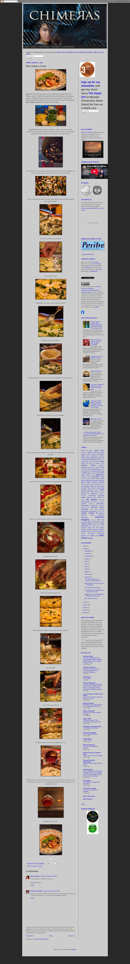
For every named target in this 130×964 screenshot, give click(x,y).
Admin (83, 804)
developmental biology (98, 471)
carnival (83, 463)
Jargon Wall (87, 718)
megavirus (101, 493)
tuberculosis (100, 533)
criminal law (84, 471)
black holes (101, 459)
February (88, 574)
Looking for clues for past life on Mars (97, 357)
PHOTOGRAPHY (44, 47)
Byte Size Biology (89, 745)
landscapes (101, 491)
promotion (84, 509)
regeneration (84, 517)
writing (90, 538)
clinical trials (84, 469)
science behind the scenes (96, 522)
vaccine (83, 535)
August (87, 559)
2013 (85, 607)
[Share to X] (55, 864)
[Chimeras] (82, 313)
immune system (96, 488)
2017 (85, 546)
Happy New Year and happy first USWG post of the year (94, 595)
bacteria (87, 458)
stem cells (95, 527)
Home (51, 936)
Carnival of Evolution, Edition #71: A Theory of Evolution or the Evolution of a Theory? (93, 433)
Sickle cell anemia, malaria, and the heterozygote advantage (96, 342)
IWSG (102, 490)
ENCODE (101, 473)
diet (82, 473)
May (86, 566)
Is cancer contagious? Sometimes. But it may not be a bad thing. (97, 387)
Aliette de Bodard (89, 711)
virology (88, 535)
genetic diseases (99, 480)
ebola (96, 473)
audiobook (101, 456)
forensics (93, 478)
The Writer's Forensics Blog (92, 726)
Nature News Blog (89, 796)
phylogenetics (94, 505)
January (87, 577)
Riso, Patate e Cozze (91, 598)
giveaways (87, 484)
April (86, 569)
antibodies (90, 452)
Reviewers (93, 520)
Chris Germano (96, 263)
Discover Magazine (89, 683)
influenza (91, 490)
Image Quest (87, 738)
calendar (91, 461)
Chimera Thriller (88, 465)
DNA (85, 473)
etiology (89, 476)
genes (91, 480)
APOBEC (94, 454)
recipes (40, 866)
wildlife (96, 535)
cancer (101, 461)
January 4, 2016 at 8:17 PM (51, 891)
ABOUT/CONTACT (68, 47)
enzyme (93, 475)
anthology (83, 452)
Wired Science (87, 799)
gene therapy (85, 480)
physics (102, 505)
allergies (101, 450)
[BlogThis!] (53, 864)
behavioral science (96, 458)
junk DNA (94, 491)
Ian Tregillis (87, 780)
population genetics (97, 507)
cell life (89, 463)
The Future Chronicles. (97, 531)
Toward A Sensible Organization (89, 760)
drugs (88, 473)
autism (83, 458)
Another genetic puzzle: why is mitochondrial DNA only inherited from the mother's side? (96, 325)
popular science (85, 507)
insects (96, 490)
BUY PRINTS (56, 47)
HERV (95, 486)
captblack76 (94, 271)
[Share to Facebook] (57, 864)
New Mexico (93, 501)
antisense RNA (85, 454)
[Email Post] (48, 863)
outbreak (83, 503)
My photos (34, 866)
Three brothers (87, 678)
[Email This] (52, 864)
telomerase (101, 529)
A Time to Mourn (87, 740)
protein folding (94, 509)
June (86, 564)
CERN (102, 463)
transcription (91, 533)
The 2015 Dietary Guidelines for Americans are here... (94, 590)
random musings (87, 513)
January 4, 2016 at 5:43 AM (48, 876)
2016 (85, 548)
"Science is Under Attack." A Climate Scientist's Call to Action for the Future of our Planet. (97, 404)
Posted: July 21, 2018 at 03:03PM (92, 755)
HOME (26, 47)
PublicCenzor (88, 267)
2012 (85, 610)
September (88, 556)
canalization (96, 461)
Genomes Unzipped (89, 732)
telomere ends (85, 531)
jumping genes (85, 491)
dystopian (93, 473)
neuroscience (85, 502)
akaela (96, 450)
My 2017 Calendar (86, 132)
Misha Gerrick (35, 876)
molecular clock (91, 497)
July (86, 561)
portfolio (96, 307)
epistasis (83, 477)
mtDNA (99, 497)
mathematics (94, 493)
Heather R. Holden (36, 891)
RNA (98, 520)
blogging (83, 461)
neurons (101, 500)
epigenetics (100, 475)
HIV (98, 486)
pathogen (91, 503)
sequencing (95, 524)
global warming (94, 484)
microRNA (83, 495)
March (87, 571)
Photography (85, 505)
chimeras (101, 465)
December (88, 551)
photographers (100, 503)
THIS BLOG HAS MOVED (90, 728)
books (87, 461)
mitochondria (92, 495)
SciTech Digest (88, 769)
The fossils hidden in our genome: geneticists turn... (93, 579)
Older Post (72, 936)
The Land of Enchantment (92, 587)
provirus (102, 509)
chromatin (84, 467)
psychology (92, 511)
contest (102, 469)
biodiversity (87, 459)
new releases (100, 501)
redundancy (101, 515)
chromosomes (91, 467)
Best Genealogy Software (90, 734)
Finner (100, 269)
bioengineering (94, 459)
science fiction (86, 524)
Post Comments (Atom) (41, 939)
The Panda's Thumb (89, 788)
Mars (88, 493)
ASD (87, 456)
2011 (85, 612)
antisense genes (99, 452)
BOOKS (33, 47)
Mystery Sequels (88, 703)
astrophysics (94, 456)
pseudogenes (85, 511)
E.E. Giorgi (95, 262)
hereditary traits (88, 486)
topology (83, 533)
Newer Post (29, 936)
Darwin (89, 471)
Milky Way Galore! (96, 419)
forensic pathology (85, 478)
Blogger (73, 949)
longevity (83, 493)
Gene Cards (100, 478)
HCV (99, 484)
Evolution (95, 477)
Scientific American (89, 667)
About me (84, 450)
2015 (85, 602)
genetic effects (86, 482)
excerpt (102, 477)
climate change (99, 467)
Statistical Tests (86, 527)
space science (100, 525)
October (87, 553)
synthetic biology (92, 529)
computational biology (93, 469)
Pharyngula (87, 677)
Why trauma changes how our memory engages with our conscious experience (91, 670)
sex (100, 524)
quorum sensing (100, 511)
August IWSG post (96, 371)
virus (92, 535)
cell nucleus (96, 463)
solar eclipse (93, 525)
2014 (85, 605)
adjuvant (91, 450)
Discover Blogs (88, 656)
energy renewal (85, 475)
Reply (32, 885)
